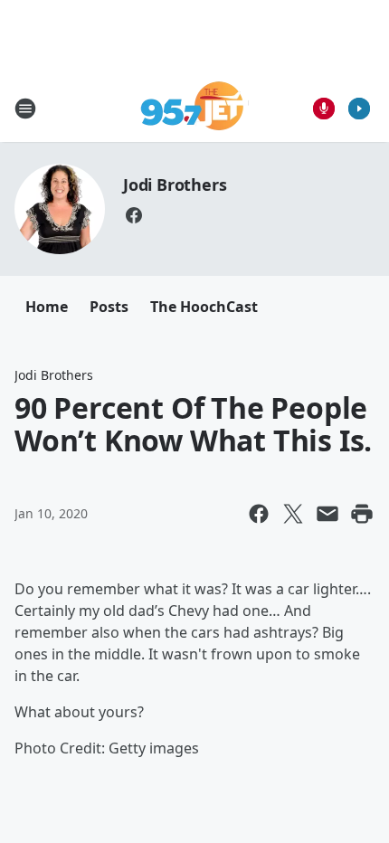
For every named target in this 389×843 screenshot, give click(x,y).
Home (46, 307)
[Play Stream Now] (359, 108)
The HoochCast (204, 307)
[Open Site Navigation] (25, 108)
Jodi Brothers (174, 184)
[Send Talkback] (324, 108)
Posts (109, 307)
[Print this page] (362, 513)
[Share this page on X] (293, 513)
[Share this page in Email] (327, 513)
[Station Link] (195, 108)
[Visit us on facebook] (134, 215)
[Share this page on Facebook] (258, 513)
